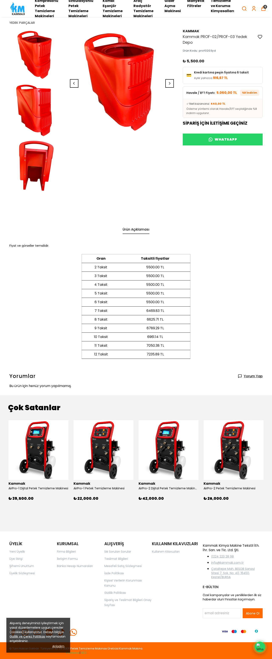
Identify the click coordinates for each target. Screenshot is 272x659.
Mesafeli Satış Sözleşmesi (123, 566)
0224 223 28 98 (222, 556)
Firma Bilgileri (66, 551)
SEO (83, 653)
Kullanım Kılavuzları (166, 551)
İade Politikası (114, 573)
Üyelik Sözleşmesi (22, 573)
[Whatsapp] (73, 632)
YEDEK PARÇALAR (22, 22)
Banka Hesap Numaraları (75, 566)
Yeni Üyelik (17, 551)
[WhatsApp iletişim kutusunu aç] (260, 647)
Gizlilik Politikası (115, 593)
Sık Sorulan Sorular (117, 551)
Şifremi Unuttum (21, 566)
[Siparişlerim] (253, 8)
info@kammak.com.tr (227, 562)
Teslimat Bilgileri (116, 559)
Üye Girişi (16, 559)
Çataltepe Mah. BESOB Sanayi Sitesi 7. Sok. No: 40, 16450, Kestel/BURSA (233, 573)
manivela (72, 653)
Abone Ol (252, 613)
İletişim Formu (67, 559)
